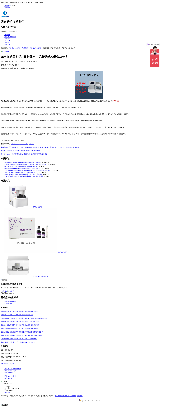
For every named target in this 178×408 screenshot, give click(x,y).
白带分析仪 (8, 303)
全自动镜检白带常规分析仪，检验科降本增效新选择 (18, 342)
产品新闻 (7, 39)
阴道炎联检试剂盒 (10, 371)
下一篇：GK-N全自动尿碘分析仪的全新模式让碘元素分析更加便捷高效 (24, 154)
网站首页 (7, 35)
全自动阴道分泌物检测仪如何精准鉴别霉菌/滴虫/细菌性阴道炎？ (22, 332)
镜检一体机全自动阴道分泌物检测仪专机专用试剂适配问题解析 (21, 335)
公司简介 (7, 42)
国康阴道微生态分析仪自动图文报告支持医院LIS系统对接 (23, 174)
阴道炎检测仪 (8, 372)
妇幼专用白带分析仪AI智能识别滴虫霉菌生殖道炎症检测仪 (23, 176)
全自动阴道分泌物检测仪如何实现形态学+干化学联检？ (19, 339)
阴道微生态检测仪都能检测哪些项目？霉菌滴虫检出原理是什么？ (26, 164)
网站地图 (80, 396)
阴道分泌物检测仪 (10, 37)
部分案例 (7, 40)
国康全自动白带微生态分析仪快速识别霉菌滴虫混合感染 (23, 162)
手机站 (6, 6)
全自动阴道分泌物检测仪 (12, 369)
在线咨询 (7, 392)
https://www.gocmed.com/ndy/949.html (22, 144)
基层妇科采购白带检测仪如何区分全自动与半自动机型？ (23, 168)
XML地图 (73, 396)
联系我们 (7, 8)
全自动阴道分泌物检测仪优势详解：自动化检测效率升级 (19, 328)
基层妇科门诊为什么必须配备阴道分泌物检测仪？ (20, 166)
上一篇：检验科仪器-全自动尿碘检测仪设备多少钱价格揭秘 (20, 150)
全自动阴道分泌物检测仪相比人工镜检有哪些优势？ (21, 172)
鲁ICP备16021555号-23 (62, 396)
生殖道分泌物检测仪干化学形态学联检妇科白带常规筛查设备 (21, 325)
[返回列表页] (5, 51)
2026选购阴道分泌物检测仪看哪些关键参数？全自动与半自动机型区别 (27, 170)
